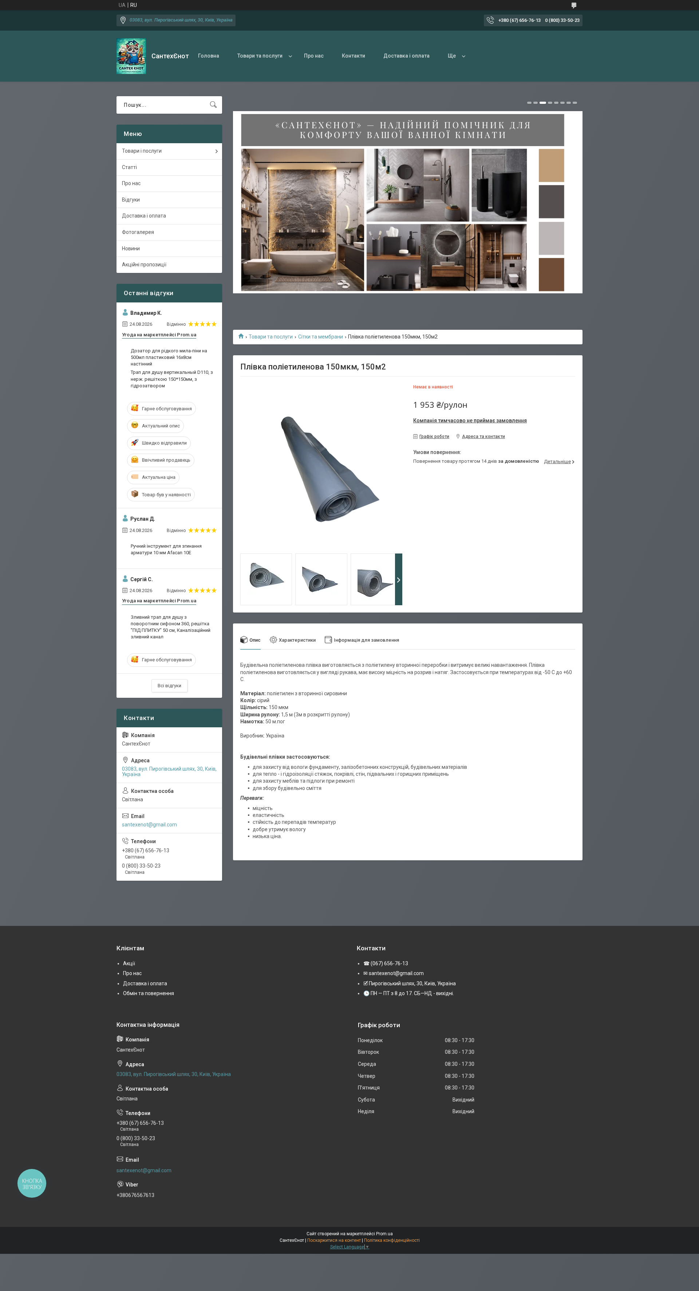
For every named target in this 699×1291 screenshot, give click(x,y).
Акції (129, 963)
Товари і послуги (142, 151)
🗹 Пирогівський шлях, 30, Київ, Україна (409, 983)
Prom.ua (384, 1233)
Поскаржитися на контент (334, 1240)
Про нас (314, 56)
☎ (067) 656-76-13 (385, 963)
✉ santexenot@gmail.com (393, 973)
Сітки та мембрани (320, 337)
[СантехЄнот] (131, 56)
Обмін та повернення (148, 993)
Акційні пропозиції (144, 264)
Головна (208, 56)
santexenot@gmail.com (149, 825)
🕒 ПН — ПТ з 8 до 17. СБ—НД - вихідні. (408, 993)
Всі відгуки (169, 685)
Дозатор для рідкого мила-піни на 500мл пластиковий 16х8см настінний (169, 357)
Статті (129, 167)
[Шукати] (213, 105)
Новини (131, 248)
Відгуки (131, 200)
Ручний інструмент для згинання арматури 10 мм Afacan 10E (166, 549)
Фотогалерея (138, 232)
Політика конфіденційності (392, 1240)
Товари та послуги (260, 56)
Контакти (353, 56)
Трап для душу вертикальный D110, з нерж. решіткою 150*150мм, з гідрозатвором (172, 378)
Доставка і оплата (406, 56)
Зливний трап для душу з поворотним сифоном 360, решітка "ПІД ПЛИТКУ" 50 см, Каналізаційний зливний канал (170, 627)
